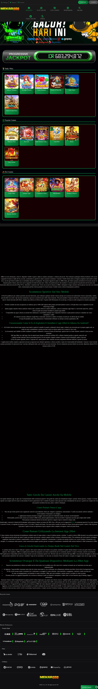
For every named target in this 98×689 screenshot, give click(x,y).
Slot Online (41, 10)
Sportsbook (68, 10)
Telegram (13, 2)
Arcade (80, 10)
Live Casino (55, 10)
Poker (42, 19)
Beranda (29, 10)
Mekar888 (45, 684)
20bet (73, 522)
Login (93, 2)
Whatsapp (5, 2)
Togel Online (31, 19)
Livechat (22, 2)
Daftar (83, 2)
